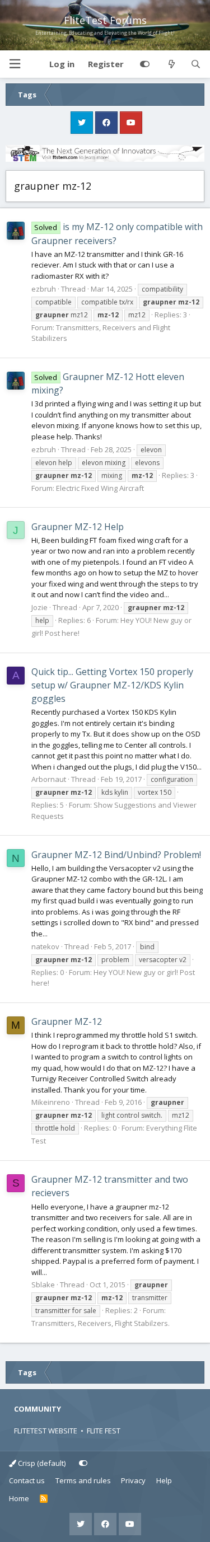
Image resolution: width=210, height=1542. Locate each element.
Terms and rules (83, 1480)
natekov (45, 946)
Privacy (133, 1480)
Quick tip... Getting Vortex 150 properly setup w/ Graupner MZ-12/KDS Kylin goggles (112, 685)
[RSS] (44, 1499)
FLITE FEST (103, 1431)
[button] (14, 64)
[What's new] (171, 64)
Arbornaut (48, 779)
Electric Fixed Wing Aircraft (100, 488)
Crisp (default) (41, 1463)
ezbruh (43, 289)
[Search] (196, 64)
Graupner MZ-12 (66, 1021)
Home (19, 1498)
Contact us (27, 1480)
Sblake (43, 1284)
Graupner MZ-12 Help (77, 527)
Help (164, 1480)
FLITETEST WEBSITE (45, 1431)
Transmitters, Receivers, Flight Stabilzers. (100, 1323)
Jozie (39, 607)
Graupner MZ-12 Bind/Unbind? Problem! (116, 855)
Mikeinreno (50, 1102)
